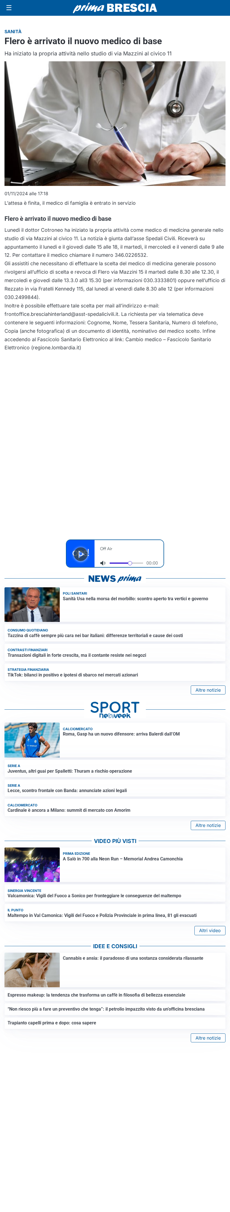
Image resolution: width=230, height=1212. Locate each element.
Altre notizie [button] (208, 690)
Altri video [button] (210, 930)
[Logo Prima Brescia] (115, 8)
